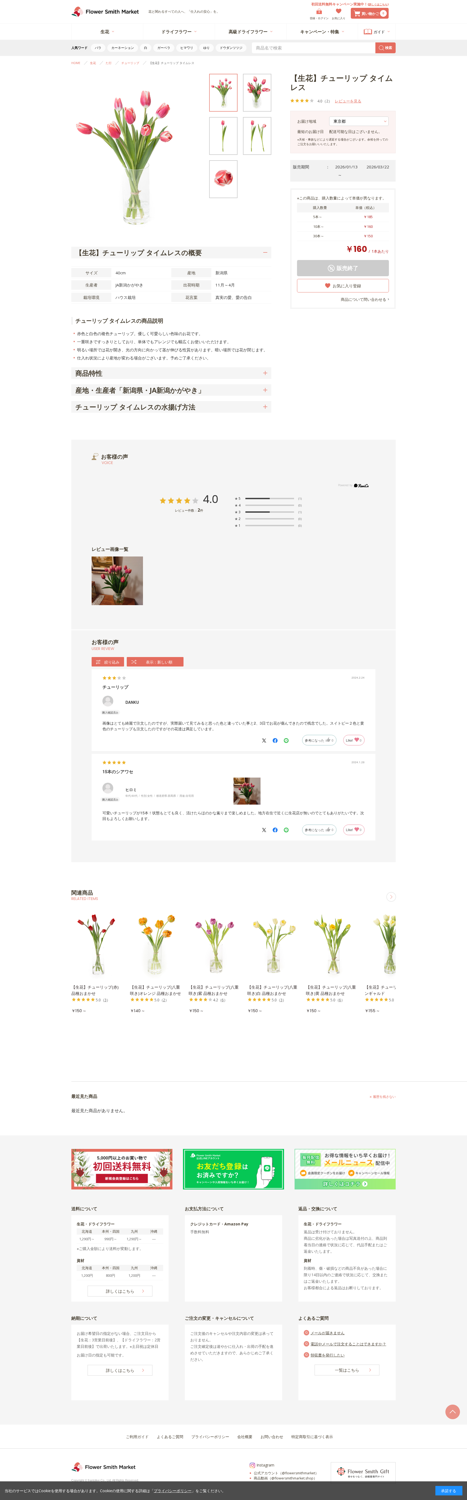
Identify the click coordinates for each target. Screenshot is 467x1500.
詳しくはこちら (378, 4)
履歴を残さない (384, 1096)
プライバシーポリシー (173, 1490)
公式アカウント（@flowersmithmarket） (286, 1473)
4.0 (210, 499)
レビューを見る (348, 101)
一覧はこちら (347, 1370)
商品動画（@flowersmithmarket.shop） (285, 1478)
